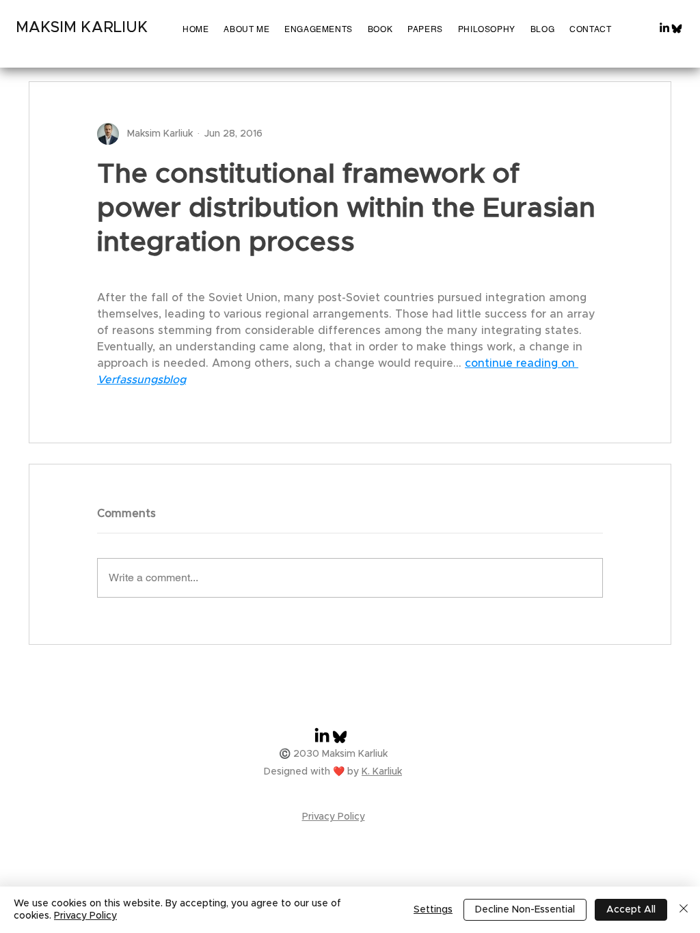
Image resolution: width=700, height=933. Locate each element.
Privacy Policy (85, 916)
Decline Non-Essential (525, 910)
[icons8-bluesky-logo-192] (676, 28)
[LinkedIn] (664, 27)
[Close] (683, 909)
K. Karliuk (382, 772)
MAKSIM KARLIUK (82, 28)
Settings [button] (433, 910)
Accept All (631, 910)
